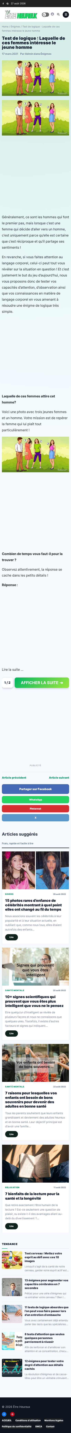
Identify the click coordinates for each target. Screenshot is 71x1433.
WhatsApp (35, 799)
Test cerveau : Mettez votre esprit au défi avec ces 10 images (43, 1257)
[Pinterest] (7, 3)
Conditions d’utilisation (28, 1420)
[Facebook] (3, 3)
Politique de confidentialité (17, 1426)
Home (5, 26)
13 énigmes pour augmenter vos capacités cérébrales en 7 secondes (46, 1284)
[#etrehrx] (52, 14)
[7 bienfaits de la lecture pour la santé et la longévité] (35, 1164)
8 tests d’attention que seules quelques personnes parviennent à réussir (44, 1338)
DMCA (38, 1426)
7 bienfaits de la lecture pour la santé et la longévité (32, 1196)
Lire (11, 937)
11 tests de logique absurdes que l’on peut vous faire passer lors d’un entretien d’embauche (47, 1311)
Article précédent (14, 777)
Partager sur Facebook (35, 789)
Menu (66, 14)
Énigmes (15, 26)
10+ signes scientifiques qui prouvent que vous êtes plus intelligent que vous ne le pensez (34, 1001)
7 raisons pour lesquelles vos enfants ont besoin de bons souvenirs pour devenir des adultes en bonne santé (31, 1100)
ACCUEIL (7, 1420)
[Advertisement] (35, 175)
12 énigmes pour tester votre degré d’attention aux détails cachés (44, 1364)
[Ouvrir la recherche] (58, 14)
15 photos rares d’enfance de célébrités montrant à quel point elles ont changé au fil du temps (33, 905)
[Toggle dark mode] (45, 15)
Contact (50, 1426)
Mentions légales (53, 1420)
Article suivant (59, 777)
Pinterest (35, 808)
